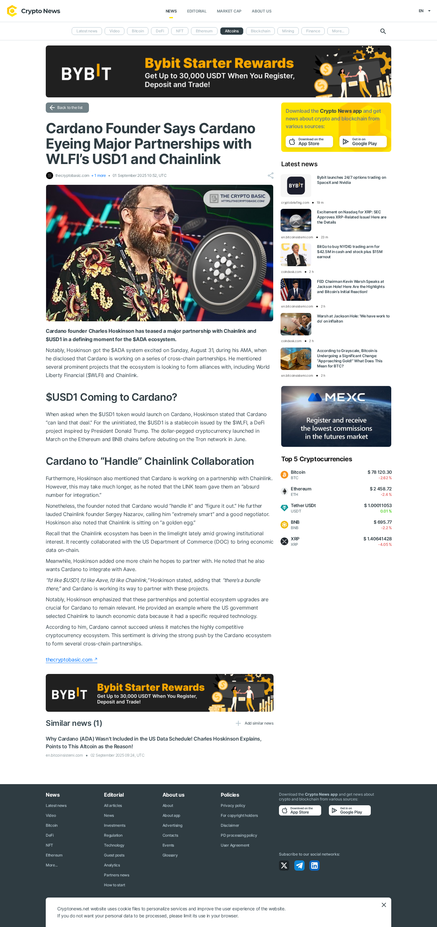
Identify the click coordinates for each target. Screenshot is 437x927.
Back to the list (70, 107)
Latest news (86, 31)
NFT (179, 31)
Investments (114, 825)
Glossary (170, 855)
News (171, 11)
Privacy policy (233, 805)
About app (171, 815)
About (168, 805)
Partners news (116, 875)
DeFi (160, 31)
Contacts (170, 835)
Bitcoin (138, 31)
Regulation (113, 835)
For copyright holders (239, 815)
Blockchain (260, 31)
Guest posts (114, 855)
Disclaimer (230, 825)
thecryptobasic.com (69, 659)
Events (168, 845)
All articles (113, 805)
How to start (114, 884)
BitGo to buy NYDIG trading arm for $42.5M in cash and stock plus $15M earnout (349, 251)
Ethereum (204, 31)
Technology (114, 845)
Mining (288, 31)
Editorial (197, 11)
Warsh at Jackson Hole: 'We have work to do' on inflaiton (353, 319)
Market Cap (229, 11)
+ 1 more (98, 175)
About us (261, 11)
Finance (313, 31)
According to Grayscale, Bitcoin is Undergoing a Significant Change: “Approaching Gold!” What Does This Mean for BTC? (349, 358)
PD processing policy (239, 835)
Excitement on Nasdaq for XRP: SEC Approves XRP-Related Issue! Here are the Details (351, 217)
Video (114, 31)
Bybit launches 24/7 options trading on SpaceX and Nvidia (351, 180)
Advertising (172, 825)
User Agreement (235, 845)
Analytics (112, 865)
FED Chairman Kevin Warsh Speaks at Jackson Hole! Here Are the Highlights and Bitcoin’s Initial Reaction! (351, 286)
